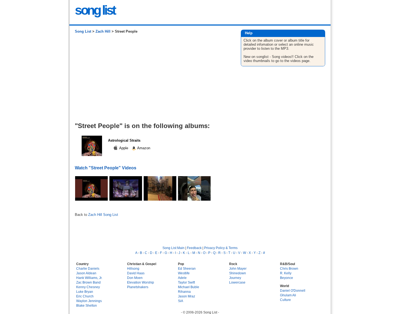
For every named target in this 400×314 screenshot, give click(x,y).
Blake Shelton (86, 305)
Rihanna (184, 291)
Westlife (184, 273)
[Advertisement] (152, 80)
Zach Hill (103, 31)
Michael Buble (188, 287)
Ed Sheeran (187, 268)
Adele (182, 277)
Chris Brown (289, 268)
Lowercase (237, 282)
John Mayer (238, 268)
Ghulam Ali (288, 295)
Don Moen (135, 277)
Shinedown (237, 273)
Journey (235, 277)
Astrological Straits (124, 140)
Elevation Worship (140, 282)
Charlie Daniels (87, 268)
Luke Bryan (84, 291)
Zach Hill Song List (103, 215)
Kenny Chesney (88, 287)
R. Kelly (285, 273)
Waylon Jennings (89, 301)
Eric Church (85, 296)
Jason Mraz (186, 296)
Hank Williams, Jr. (89, 277)
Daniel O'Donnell (292, 290)
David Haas (135, 273)
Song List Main (173, 248)
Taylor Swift (186, 282)
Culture (285, 299)
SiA (180, 301)
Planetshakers (137, 287)
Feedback (194, 248)
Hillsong (133, 268)
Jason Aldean (86, 273)
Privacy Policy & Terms (221, 248)
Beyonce (286, 277)
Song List (83, 31)
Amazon (143, 148)
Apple (123, 148)
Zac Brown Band (88, 282)
